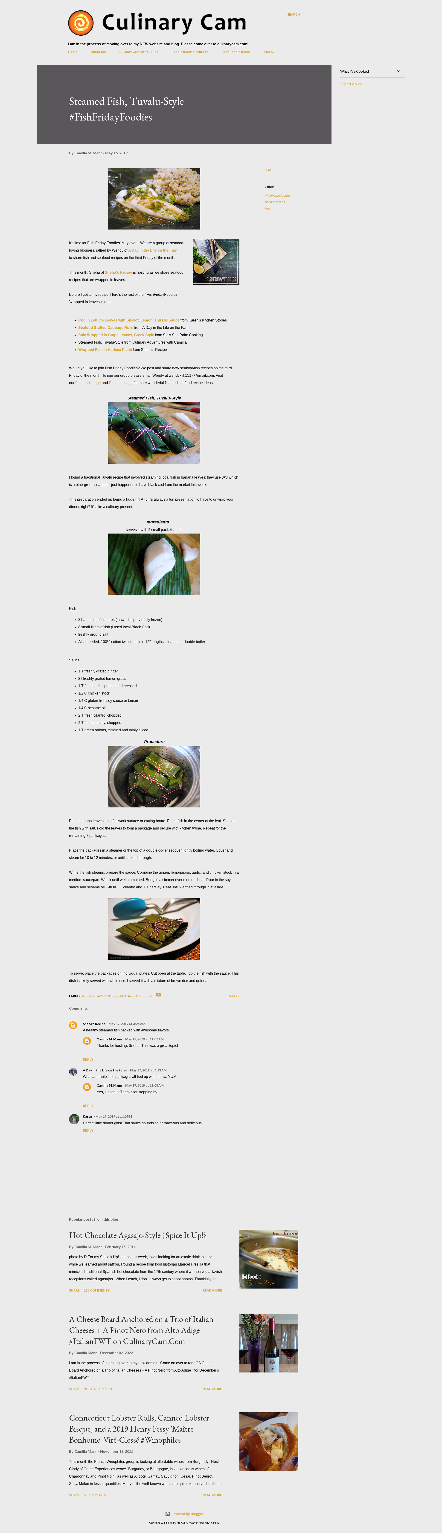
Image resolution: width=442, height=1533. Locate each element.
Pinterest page (121, 383)
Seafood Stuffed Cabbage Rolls (105, 328)
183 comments (97, 1290)
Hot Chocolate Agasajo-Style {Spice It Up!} (137, 1235)
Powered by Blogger (187, 1514)
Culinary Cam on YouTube (138, 52)
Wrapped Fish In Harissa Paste (105, 350)
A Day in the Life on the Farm (153, 250)
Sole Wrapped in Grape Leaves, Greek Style (116, 335)
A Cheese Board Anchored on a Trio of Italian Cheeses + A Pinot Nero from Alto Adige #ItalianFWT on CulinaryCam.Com (141, 1330)
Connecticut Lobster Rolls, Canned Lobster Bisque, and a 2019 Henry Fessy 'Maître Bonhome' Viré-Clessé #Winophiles (139, 1428)
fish (267, 208)
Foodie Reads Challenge (190, 52)
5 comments (95, 1495)
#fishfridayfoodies (278, 195)
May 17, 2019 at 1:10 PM (114, 1116)
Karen (87, 1116)
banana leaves (275, 202)
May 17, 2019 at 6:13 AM (148, 1070)
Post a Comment (99, 1389)
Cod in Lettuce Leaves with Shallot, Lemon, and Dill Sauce (129, 320)
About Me (98, 52)
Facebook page (88, 383)
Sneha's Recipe (118, 272)
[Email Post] (158, 996)
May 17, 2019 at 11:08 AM (144, 1085)
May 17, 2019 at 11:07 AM (144, 1039)
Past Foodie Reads (236, 52)
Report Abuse (351, 83)
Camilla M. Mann (109, 1039)
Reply (88, 1059)
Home (72, 52)
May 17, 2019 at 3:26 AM (127, 1024)
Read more (212, 1290)
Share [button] (270, 170)
